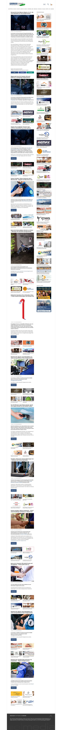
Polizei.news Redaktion (18, 31)
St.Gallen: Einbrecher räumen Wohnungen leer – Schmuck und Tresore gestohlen (22, 459)
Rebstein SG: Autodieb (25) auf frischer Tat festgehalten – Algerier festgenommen (21, 660)
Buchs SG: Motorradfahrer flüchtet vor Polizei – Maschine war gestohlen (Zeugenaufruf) (22, 231)
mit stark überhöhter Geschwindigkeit (23, 271)
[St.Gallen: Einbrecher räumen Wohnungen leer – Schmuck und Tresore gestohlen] (22, 469)
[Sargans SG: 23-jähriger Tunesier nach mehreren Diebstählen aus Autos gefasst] (22, 137)
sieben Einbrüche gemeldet (27, 200)
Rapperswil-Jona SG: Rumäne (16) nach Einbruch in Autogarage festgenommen (20, 77)
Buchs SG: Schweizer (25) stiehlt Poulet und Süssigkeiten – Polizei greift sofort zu (21, 564)
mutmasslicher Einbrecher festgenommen (18, 540)
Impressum (12, 715)
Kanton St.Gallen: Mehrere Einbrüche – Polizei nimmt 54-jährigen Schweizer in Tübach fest (22, 511)
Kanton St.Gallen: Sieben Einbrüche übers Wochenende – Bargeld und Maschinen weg (21, 179)
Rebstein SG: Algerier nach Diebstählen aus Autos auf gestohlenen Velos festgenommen (22, 357)
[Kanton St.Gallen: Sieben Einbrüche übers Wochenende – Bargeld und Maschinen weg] (22, 189)
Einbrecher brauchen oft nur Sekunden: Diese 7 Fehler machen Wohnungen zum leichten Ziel (22, 295)
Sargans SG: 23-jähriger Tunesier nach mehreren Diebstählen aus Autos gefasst (21, 127)
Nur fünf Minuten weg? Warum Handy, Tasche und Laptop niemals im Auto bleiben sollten (22, 405)
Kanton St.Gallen (19, 482)
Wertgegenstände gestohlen (16, 380)
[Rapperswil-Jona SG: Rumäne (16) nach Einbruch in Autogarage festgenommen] (22, 86)
